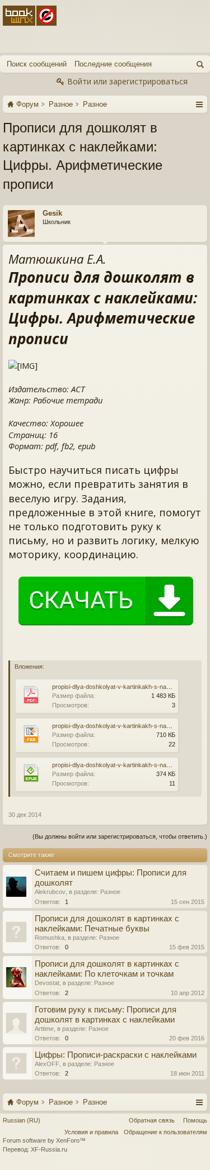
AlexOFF (47, 1063)
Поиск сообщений (37, 64)
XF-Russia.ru (49, 1149)
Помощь (195, 1120)
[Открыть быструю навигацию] (199, 103)
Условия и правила (91, 1132)
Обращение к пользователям (165, 1132)
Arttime (44, 1028)
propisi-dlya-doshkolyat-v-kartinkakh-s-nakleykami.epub (129, 765)
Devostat (47, 982)
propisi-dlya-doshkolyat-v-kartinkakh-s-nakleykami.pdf (126, 686)
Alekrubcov (50, 891)
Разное (110, 891)
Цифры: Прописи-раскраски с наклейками (116, 1054)
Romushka (49, 937)
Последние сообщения (113, 64)
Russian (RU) (21, 1120)
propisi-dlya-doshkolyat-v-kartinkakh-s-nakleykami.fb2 (126, 725)
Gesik (52, 213)
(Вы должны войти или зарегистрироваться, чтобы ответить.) (119, 836)
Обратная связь (152, 1120)
